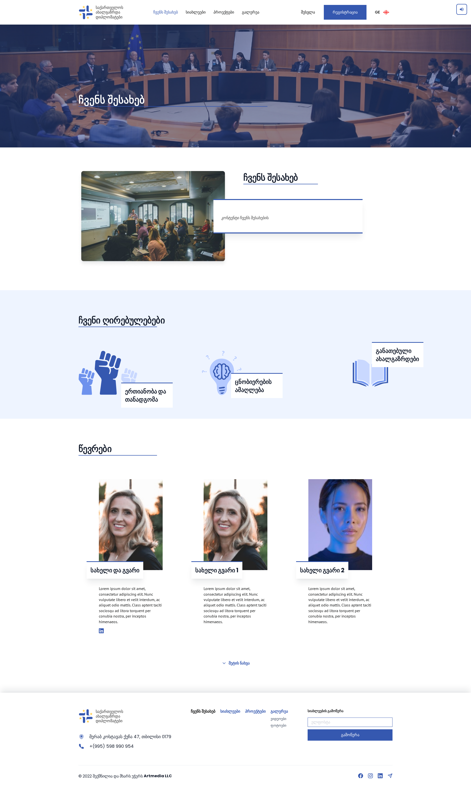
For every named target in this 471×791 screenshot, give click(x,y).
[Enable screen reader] (461, 9)
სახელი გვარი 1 (216, 570)
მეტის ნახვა (239, 663)
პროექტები (223, 12)
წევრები (95, 449)
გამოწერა (350, 735)
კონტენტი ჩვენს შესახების (245, 217)
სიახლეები (196, 12)
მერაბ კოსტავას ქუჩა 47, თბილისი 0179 (130, 736)
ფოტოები (278, 725)
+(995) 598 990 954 (111, 746)
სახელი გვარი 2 (322, 570)
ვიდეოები (278, 719)
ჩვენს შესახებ (165, 12)
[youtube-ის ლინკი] (380, 775)
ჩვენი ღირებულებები (121, 320)
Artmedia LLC (158, 776)
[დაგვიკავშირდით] (390, 775)
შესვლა (308, 12)
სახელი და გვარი (115, 570)
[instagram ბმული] (370, 775)
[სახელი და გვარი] (101, 631)
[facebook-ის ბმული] (360, 775)
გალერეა (250, 12)
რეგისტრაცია (345, 12)
